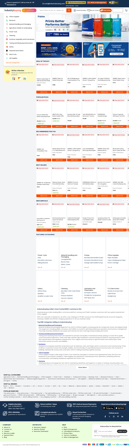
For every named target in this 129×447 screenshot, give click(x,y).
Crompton (26, 386)
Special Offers (8, 435)
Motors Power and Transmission (14, 379)
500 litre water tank (84, 393)
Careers (6, 431)
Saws (39, 258)
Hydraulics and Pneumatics (89, 289)
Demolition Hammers (45, 260)
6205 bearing (40, 395)
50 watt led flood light (101, 393)
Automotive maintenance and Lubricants (61, 379)
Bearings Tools (93, 377)
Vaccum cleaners (67, 298)
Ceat (64, 386)
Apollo (91, 386)
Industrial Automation (117, 379)
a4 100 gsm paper (64, 395)
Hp (59, 386)
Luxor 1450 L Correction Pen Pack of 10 (43, 219)
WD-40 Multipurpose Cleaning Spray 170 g (74, 79)
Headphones (112, 296)
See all (40, 267)
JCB (5, 388)
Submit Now (122, 431)
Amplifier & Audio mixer (45, 296)
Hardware (67, 377)
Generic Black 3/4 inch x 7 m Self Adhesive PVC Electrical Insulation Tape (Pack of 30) (59, 151)
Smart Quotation (81, 10)
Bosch (6, 386)
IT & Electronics (113, 288)
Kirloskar (18, 386)
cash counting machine (106, 395)
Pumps (86, 255)
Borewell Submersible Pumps (93, 258)
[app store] (120, 408)
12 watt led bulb (116, 393)
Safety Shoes (42, 291)
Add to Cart (43, 92)
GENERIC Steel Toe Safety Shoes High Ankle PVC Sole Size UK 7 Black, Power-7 (59, 81)
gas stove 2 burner (10, 395)
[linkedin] (122, 417)
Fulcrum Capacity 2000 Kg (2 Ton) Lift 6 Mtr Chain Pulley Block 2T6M (119, 117)
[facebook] (105, 417)
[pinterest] (118, 417)
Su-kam (47, 386)
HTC (11, 386)
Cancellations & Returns (72, 431)
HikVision (11, 388)
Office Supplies (113, 255)
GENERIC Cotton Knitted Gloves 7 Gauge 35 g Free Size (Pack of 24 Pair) (89, 81)
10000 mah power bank (26, 395)
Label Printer (112, 293)
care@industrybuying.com (54, 3)
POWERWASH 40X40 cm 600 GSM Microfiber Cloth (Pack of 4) (89, 183)
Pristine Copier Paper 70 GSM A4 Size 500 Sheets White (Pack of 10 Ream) (44, 80)
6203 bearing (51, 395)
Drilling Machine (43, 263)
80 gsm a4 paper (78, 395)
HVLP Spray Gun (89, 298)
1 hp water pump (9, 393)
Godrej (98, 386)
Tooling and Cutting (79, 377)
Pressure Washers (67, 296)
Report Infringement (70, 429)
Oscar (113, 386)
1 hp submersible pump (52, 393)
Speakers (41, 293)
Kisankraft (105, 386)
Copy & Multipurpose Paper (117, 260)
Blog (5, 437)
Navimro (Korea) (39, 429)
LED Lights (7, 381)
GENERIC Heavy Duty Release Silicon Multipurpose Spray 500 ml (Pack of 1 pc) (104, 151)
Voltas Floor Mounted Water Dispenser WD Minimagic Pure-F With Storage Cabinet (74, 220)
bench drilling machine (30, 397)
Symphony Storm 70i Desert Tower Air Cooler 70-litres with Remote (104, 219)
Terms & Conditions (70, 435)
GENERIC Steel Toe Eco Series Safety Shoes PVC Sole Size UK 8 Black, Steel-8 (119, 81)
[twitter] (109, 417)
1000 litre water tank (69, 393)
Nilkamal (71, 386)
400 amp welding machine (67, 397)
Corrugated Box (66, 259)
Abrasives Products (107, 377)
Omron (40, 386)
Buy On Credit (94, 10)
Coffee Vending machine (12, 397)
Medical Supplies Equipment (36, 379)
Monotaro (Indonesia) (41, 431)
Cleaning (64, 288)
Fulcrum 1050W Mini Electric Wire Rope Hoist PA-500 (43, 116)
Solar (117, 377)
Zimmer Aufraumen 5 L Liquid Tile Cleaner (58, 219)
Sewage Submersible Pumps (93, 263)
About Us (7, 427)
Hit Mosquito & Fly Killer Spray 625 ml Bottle (119, 219)
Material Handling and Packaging (69, 256)
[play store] (108, 408)
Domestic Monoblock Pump (93, 260)
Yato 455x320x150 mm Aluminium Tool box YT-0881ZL (89, 116)
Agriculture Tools (9, 377)
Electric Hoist (65, 262)
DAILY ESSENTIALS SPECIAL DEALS (30, 10)
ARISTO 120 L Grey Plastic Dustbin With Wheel (58, 116)
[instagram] (114, 417)
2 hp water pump (22, 393)
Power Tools (42, 255)
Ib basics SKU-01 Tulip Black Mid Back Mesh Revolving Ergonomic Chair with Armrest (74, 117)
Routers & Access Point (115, 291)
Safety (40, 288)
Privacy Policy (68, 433)
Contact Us (8, 429)
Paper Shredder (113, 258)
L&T (34, 386)
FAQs (65, 427)
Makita (120, 386)
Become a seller (9, 433)
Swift (54, 386)
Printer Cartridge (113, 263)
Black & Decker (82, 386)
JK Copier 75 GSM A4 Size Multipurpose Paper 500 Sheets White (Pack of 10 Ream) (104, 81)
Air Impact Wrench (90, 293)
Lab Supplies (82, 379)
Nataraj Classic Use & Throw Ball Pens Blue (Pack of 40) (58, 183)
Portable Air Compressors (92, 295)
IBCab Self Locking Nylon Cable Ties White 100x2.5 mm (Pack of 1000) (119, 151)
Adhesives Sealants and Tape (98, 379)
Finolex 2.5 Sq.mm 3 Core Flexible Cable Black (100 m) (88, 219)
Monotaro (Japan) (40, 427)
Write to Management (71, 437)
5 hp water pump (36, 393)
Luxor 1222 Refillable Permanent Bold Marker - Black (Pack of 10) (89, 150)
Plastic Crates (65, 264)
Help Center (107, 10)
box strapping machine (48, 397)
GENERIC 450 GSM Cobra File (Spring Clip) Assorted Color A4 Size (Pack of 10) (119, 184)
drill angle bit (91, 395)
